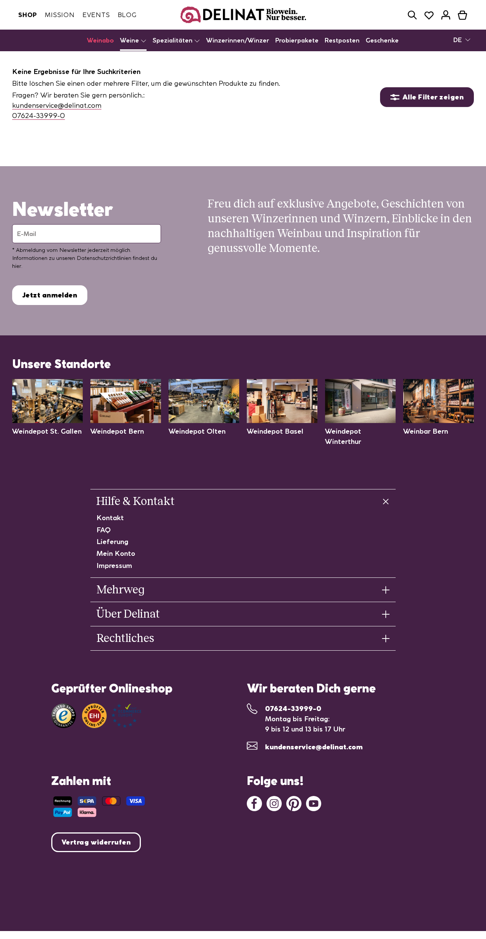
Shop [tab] (27, 15)
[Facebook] (254, 803)
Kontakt (110, 517)
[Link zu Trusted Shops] (63, 715)
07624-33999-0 (38, 115)
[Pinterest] (293, 803)
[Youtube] (313, 803)
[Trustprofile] (111, 715)
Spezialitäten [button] (173, 40)
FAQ (103, 529)
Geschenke (382, 40)
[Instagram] (274, 803)
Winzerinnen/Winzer (237, 40)
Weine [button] (130, 40)
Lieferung (112, 541)
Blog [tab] (127, 15)
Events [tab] (96, 15)
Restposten (342, 40)
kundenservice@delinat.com (56, 105)
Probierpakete (297, 40)
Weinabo (100, 40)
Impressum (114, 565)
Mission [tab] (60, 15)
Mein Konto (115, 553)
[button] (412, 15)
